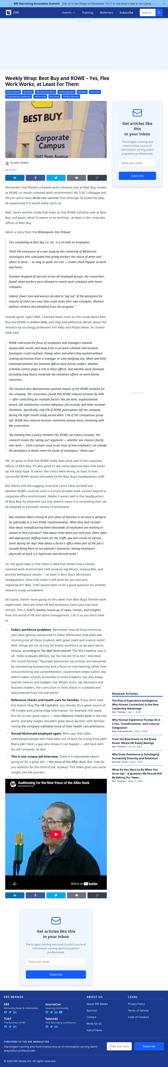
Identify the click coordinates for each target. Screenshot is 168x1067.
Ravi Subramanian (122, 731)
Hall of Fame (94, 1030)
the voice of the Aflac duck (67, 762)
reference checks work (76, 716)
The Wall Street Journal (56, 651)
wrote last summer (46, 198)
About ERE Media (97, 1004)
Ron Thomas (119, 712)
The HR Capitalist (46, 705)
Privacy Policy (136, 1004)
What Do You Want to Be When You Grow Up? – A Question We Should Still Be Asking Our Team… (137, 773)
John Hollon (21, 162)
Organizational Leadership (19, 96)
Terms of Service (138, 1010)
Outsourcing (40, 96)
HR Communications (45, 92)
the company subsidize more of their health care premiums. (63, 726)
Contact (91, 1017)
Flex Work (27, 92)
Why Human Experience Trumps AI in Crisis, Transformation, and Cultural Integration (136, 724)
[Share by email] (76, 178)
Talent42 (51, 1019)
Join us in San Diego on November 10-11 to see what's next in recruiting (84, 3)
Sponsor (92, 1010)
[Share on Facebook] (35, 178)
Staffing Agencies (71, 96)
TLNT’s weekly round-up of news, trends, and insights (64, 610)
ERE (6, 1004)
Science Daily (38, 322)
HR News (82, 92)
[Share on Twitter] (56, 178)
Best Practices (13, 92)
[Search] (159, 12)
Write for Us (94, 1023)
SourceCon (53, 1004)
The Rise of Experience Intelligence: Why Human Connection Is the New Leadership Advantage (135, 704)
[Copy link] (97, 178)
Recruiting (54, 96)
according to (32, 651)
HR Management (66, 92)
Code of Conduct (138, 1017)
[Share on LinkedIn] (14, 178)
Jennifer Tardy (119, 761)
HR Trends (95, 92)
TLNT (7, 1019)
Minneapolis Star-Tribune (54, 232)
